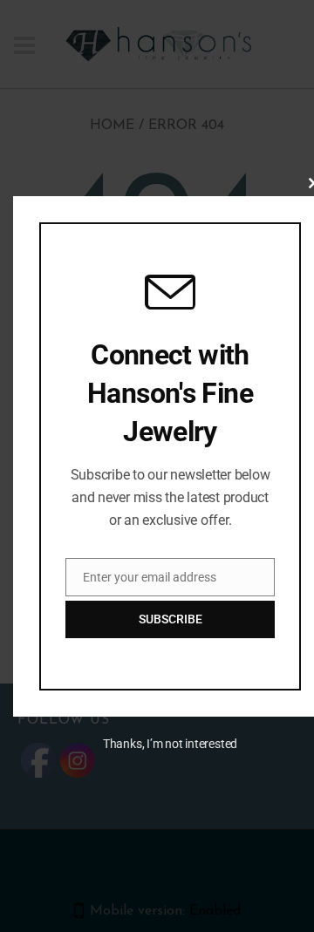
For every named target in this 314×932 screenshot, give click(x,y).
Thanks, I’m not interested (170, 744)
